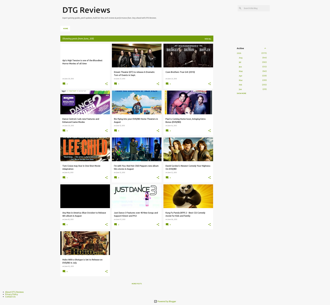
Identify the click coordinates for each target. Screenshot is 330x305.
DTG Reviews (86, 9)
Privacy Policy (11, 294)
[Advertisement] (223, 82)
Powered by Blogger (166, 301)
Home (65, 28)
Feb (240, 85)
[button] (106, 84)
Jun (240, 67)
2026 (239, 53)
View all (208, 39)
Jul (240, 62)
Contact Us (10, 296)
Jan (240, 89)
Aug (241, 58)
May (241, 71)
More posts (137, 284)
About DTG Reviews (14, 292)
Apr (240, 76)
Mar (241, 80)
